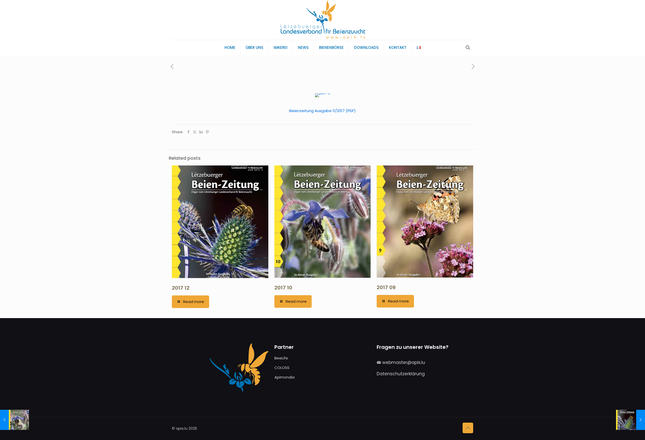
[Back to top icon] (468, 428)
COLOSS (281, 367)
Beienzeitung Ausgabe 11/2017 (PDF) (322, 110)
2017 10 (283, 287)
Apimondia (284, 377)
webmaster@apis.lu (403, 362)
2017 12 (180, 287)
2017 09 (386, 287)
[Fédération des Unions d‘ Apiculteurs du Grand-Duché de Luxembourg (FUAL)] (322, 20)
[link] (322, 95)
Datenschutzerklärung (401, 374)
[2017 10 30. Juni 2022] (14, 420)
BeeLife (281, 358)
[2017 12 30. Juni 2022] (630, 420)
